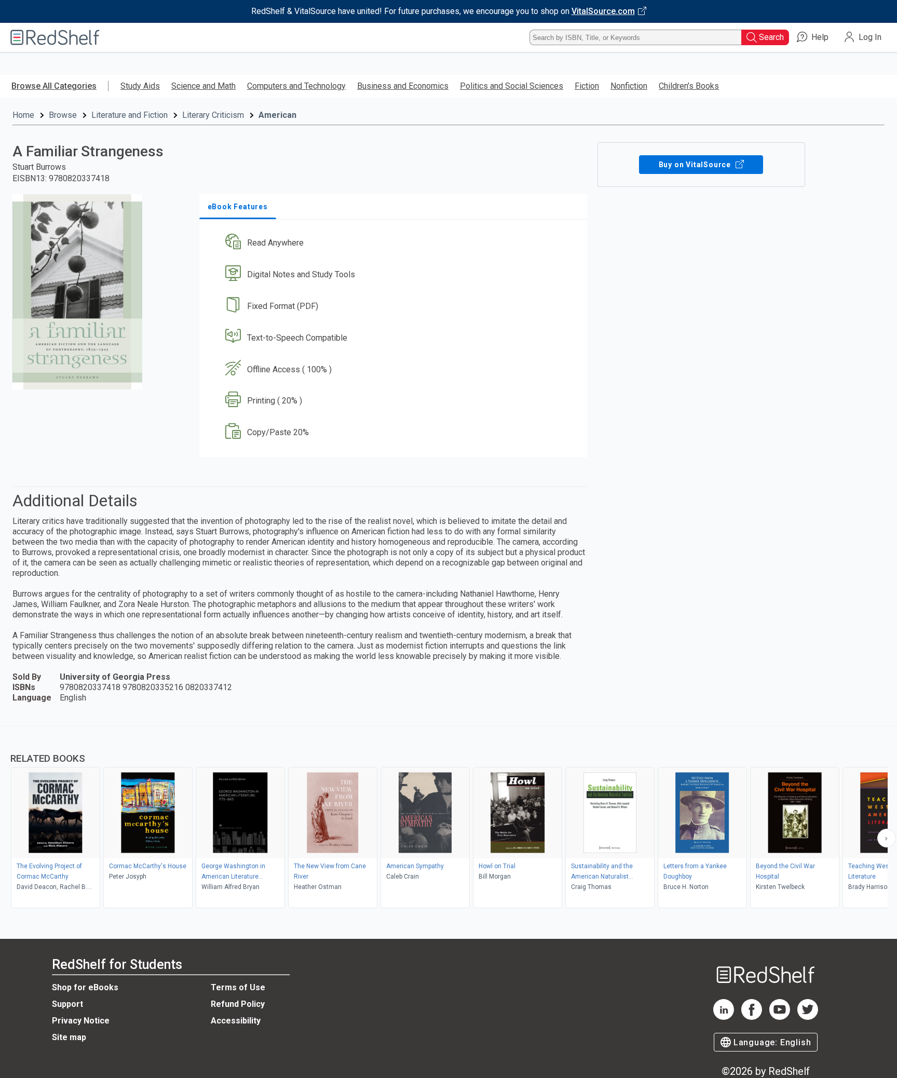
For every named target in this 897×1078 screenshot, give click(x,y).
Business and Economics (402, 86)
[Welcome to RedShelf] (55, 37)
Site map (69, 1037)
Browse (63, 115)
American (277, 115)
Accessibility (236, 1021)
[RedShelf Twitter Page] (807, 1017)
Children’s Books (689, 86)
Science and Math (203, 86)
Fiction (587, 86)
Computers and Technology (296, 86)
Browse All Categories (54, 86)
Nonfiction (628, 86)
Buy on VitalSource (696, 164)
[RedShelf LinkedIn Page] (723, 1017)
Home (23, 115)
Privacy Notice (81, 1021)
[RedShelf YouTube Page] (779, 1017)
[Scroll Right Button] (886, 838)
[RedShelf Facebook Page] (751, 1017)
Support (67, 1004)
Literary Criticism (213, 115)
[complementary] (448, 818)
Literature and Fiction (129, 115)
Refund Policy (238, 1004)
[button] (395, 243)
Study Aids (140, 86)
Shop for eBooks (85, 987)
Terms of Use (238, 987)
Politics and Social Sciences (511, 86)
